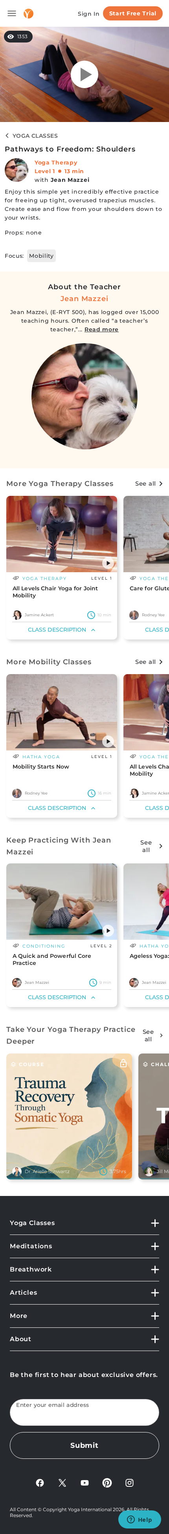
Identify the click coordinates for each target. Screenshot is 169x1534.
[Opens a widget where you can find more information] (139, 1520)
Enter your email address (52, 1405)
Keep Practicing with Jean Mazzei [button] (58, 846)
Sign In (89, 13)
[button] (108, 563)
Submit (84, 1445)
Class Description (57, 629)
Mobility (41, 255)
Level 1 (45, 171)
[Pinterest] (107, 1482)
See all (145, 483)
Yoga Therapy (56, 162)
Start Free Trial (132, 13)
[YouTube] (85, 1482)
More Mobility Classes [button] (49, 662)
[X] (62, 1482)
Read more (101, 329)
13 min (74, 171)
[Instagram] (129, 1482)
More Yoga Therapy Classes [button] (60, 483)
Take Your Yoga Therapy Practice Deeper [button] (71, 1035)
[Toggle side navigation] (11, 13)
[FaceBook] (40, 1482)
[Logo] (28, 13)
